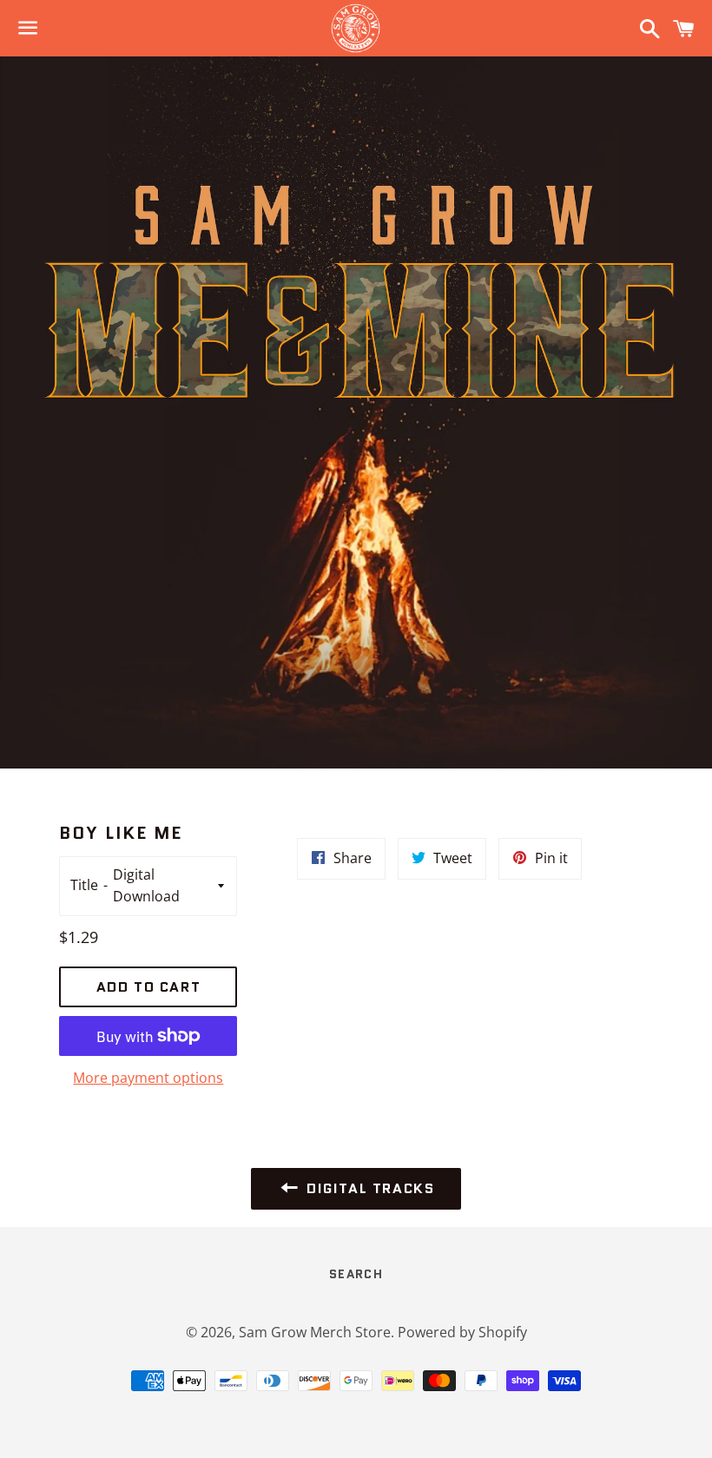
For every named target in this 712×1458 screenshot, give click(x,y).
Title (84, 884)
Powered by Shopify (462, 1332)
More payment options (148, 1077)
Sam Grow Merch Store (315, 1332)
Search (356, 1274)
